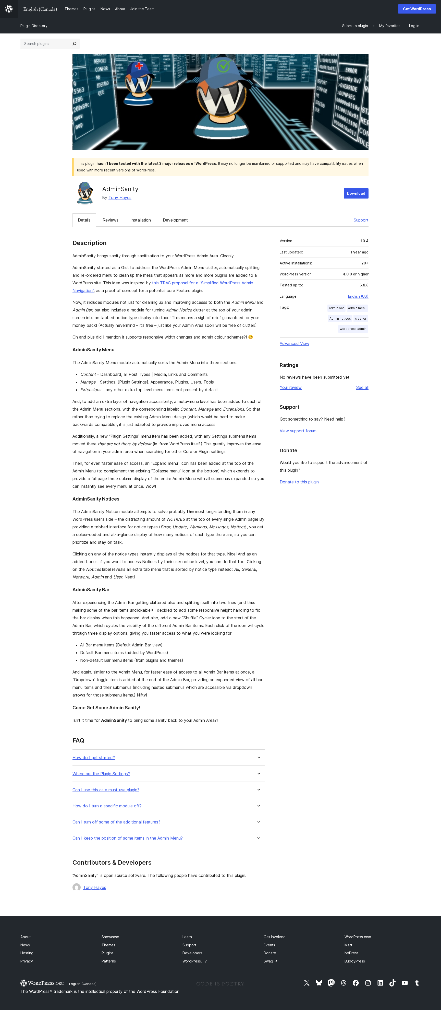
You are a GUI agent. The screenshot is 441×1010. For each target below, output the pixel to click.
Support (361, 220)
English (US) (358, 296)
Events (269, 945)
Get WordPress (417, 9)
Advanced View (294, 343)
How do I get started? (93, 757)
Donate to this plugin (299, 481)
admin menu (357, 308)
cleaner (360, 318)
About (25, 937)
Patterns (109, 961)
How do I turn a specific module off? (107, 806)
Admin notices (340, 318)
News (25, 945)
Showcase (110, 937)
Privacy (26, 961)
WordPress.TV (194, 961)
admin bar (336, 308)
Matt (348, 945)
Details (84, 220)
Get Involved (275, 937)
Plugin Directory (33, 26)
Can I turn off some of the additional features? (116, 822)
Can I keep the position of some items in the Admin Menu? (127, 838)
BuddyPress (355, 961)
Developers (192, 953)
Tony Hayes (119, 197)
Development (175, 220)
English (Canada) (82, 984)
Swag (270, 961)
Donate (270, 953)
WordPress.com (358, 937)
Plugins (108, 953)
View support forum (298, 430)
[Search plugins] (74, 44)
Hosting (26, 953)
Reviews (110, 220)
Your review (291, 387)
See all (362, 387)
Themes (108, 945)
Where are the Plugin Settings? (101, 773)
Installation (140, 220)
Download (356, 193)
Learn (187, 937)
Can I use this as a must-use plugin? (105, 789)
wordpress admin (353, 329)
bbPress (352, 953)
